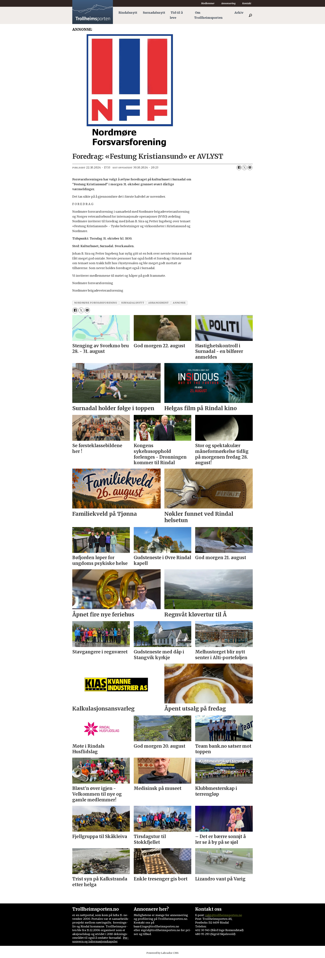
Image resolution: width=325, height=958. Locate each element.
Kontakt (246, 3)
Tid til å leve (176, 15)
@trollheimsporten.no (226, 915)
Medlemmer (207, 3)
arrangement (158, 302)
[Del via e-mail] (249, 167)
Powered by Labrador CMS (162, 952)
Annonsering (228, 3)
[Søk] (250, 15)
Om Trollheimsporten (208, 15)
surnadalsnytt (132, 302)
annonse (179, 302)
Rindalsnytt (127, 13)
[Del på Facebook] (239, 167)
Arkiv (238, 13)
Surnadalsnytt (154, 13)
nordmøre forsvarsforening (95, 302)
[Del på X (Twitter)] (244, 167)
